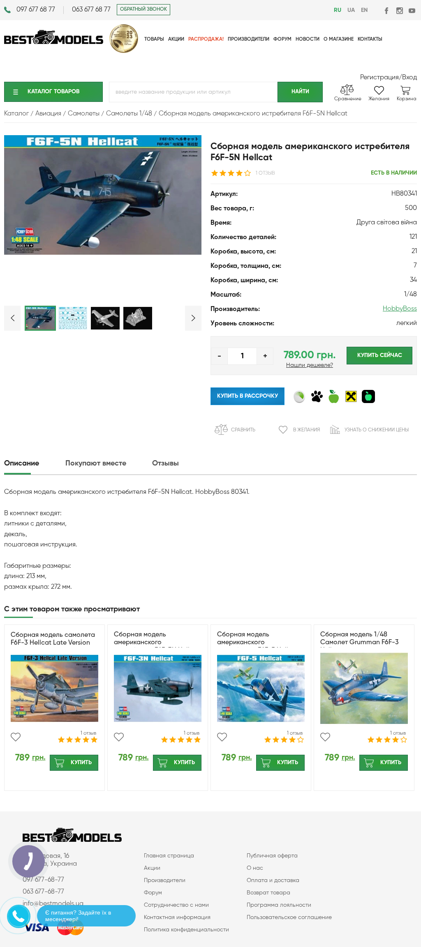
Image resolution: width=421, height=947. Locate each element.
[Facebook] (387, 10)
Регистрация (379, 77)
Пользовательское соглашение (289, 917)
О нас (255, 868)
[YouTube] (412, 10)
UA (351, 10)
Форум (153, 893)
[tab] (34, 464)
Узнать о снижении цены (377, 430)
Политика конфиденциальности (186, 930)
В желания (306, 430)
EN (364, 10)
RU (337, 10)
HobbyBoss (400, 309)
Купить (81, 762)
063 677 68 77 (91, 10)
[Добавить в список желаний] (16, 737)
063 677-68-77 (43, 892)
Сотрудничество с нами (176, 905)
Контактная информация (177, 917)
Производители (164, 880)
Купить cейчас (379, 355)
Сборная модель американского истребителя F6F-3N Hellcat (157, 642)
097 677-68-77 (43, 880)
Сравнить (243, 430)
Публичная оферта (272, 856)
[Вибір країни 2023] (123, 51)
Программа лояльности (279, 905)
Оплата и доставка (273, 880)
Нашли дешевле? (309, 365)
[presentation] (34, 464)
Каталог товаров (53, 91)
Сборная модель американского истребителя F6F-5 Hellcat (257, 642)
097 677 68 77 (35, 10)
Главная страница (169, 856)
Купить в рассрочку (247, 396)
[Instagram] (399, 10)
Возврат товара (268, 893)
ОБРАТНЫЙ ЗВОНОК (143, 9)
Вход (409, 77)
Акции (152, 868)
